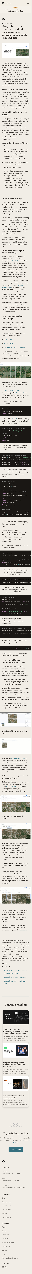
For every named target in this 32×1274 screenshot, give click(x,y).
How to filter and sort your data (15, 977)
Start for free (16, 1149)
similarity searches (18, 758)
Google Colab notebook (10, 390)
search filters (11, 786)
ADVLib (14, 419)
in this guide (23, 930)
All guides (8, 23)
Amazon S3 (8, 339)
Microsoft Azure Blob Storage (14, 347)
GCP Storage (8, 343)
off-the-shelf (13, 261)
